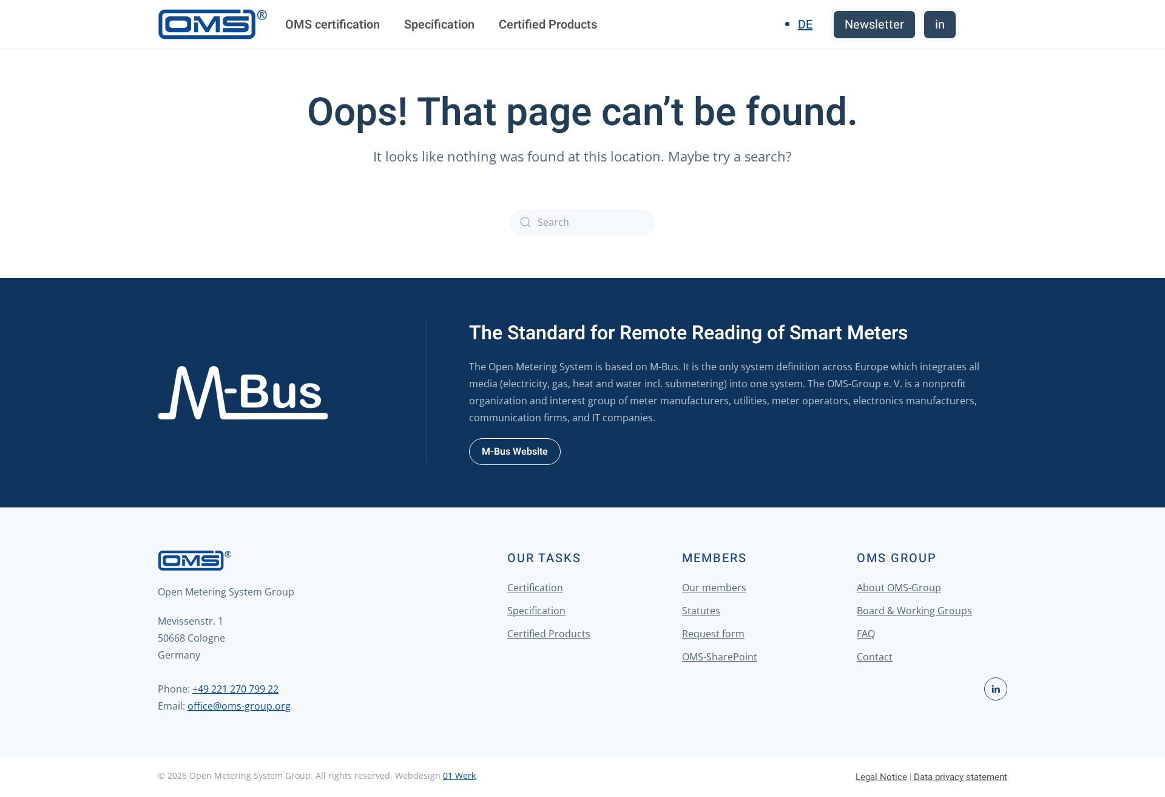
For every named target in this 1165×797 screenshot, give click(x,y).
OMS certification (332, 24)
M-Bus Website (515, 451)
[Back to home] (212, 24)
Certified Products (548, 24)
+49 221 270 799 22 (235, 689)
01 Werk (459, 775)
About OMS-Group (899, 587)
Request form (713, 633)
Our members (714, 587)
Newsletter (874, 24)
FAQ (866, 633)
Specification (439, 24)
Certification (535, 587)
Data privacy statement (960, 777)
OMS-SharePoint (719, 656)
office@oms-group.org (239, 706)
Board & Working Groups (914, 610)
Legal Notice (881, 777)
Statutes (701, 610)
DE (805, 24)
